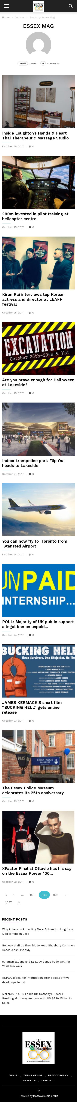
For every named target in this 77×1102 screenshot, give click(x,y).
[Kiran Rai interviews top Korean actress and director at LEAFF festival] (38, 263)
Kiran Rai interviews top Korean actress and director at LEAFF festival (33, 299)
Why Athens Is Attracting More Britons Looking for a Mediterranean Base (37, 931)
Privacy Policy (58, 1075)
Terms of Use (32, 1075)
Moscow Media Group (45, 1096)
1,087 (8, 902)
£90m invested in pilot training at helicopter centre (35, 216)
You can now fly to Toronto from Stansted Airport (34, 544)
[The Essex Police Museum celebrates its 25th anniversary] (38, 756)
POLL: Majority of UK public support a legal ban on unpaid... (38, 624)
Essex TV (29, 1080)
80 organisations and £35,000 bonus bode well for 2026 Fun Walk (36, 964)
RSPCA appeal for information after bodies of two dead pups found (36, 980)
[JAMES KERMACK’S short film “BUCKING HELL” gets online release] (38, 670)
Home (6, 17)
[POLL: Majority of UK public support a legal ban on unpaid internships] (38, 590)
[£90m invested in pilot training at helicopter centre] (38, 182)
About (13, 1075)
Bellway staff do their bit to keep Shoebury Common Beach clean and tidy (38, 948)
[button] (71, 6)
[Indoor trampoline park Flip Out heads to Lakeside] (38, 429)
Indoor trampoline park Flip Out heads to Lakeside (33, 463)
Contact (47, 1080)
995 (55, 894)
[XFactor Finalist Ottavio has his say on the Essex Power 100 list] (38, 837)
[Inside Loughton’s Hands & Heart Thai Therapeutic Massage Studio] (38, 101)
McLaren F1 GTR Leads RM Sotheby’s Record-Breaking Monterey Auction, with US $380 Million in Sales (37, 998)
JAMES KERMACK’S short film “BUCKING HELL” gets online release (32, 707)
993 (32, 894)
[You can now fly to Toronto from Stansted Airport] (38, 509)
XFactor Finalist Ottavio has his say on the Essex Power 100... (36, 871)
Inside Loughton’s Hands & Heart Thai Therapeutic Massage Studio (35, 135)
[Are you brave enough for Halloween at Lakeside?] (38, 348)
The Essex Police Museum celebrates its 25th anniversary (33, 790)
